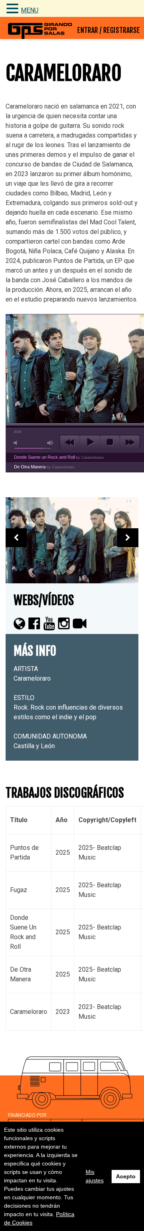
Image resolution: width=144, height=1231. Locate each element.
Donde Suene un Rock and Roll (59, 457)
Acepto (126, 1176)
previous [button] (70, 442)
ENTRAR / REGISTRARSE (108, 30)
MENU (29, 10)
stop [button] (110, 442)
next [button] (130, 442)
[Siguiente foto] (127, 537)
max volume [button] (50, 443)
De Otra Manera (44, 466)
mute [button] (17, 443)
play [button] (90, 442)
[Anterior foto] (16, 537)
